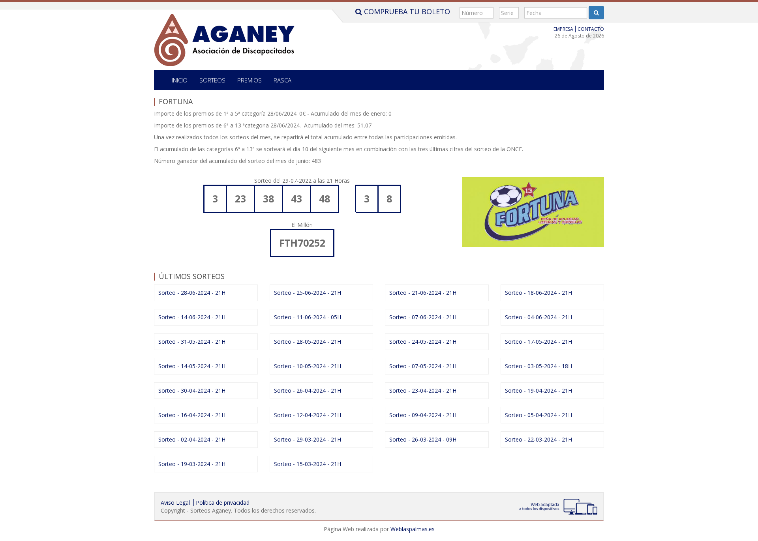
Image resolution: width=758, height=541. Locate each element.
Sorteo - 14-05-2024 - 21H (191, 366)
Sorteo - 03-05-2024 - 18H (538, 366)
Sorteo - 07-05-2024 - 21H (422, 366)
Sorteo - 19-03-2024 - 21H (191, 464)
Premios (249, 80)
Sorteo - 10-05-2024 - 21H (307, 366)
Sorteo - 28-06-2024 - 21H (191, 292)
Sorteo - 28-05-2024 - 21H (307, 341)
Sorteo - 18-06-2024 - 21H (538, 292)
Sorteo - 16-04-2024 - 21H (191, 415)
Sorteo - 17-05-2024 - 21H (538, 341)
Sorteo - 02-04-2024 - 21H (191, 439)
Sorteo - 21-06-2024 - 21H (422, 292)
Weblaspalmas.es (412, 529)
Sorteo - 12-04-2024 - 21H (307, 415)
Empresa (563, 29)
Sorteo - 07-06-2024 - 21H (422, 317)
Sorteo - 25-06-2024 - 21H (307, 292)
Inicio (180, 80)
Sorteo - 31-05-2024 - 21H (191, 341)
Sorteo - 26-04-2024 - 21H (307, 390)
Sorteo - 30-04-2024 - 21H (191, 390)
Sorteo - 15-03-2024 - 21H (307, 464)
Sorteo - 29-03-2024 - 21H (307, 439)
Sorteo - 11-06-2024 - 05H (307, 317)
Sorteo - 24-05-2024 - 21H (422, 341)
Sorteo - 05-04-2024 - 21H (538, 415)
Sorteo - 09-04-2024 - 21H (422, 415)
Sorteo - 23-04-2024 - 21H (422, 390)
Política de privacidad (223, 502)
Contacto (591, 29)
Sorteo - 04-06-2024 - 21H (538, 317)
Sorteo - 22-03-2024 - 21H (538, 439)
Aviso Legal (175, 502)
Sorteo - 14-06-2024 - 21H (191, 317)
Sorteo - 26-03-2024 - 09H (422, 439)
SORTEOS (212, 80)
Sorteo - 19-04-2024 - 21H (538, 390)
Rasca (282, 80)
